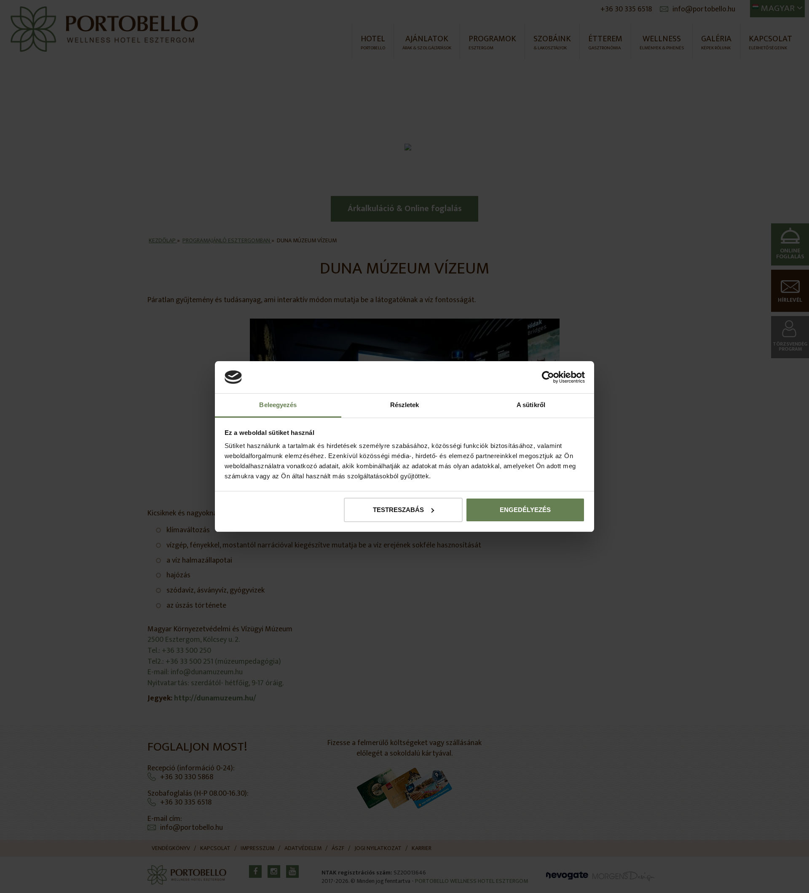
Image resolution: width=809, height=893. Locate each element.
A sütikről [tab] (531, 404)
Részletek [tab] (404, 404)
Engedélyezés (525, 509)
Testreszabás (398, 509)
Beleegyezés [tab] (278, 404)
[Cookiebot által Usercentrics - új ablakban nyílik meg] (548, 377)
